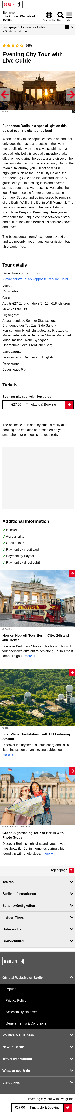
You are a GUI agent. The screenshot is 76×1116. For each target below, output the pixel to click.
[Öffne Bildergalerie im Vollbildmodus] (74, 111)
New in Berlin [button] (13, 1047)
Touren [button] (8, 882)
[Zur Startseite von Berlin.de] (14, 964)
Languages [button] (11, 1082)
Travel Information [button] (17, 1059)
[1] (4, 45)
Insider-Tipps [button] (13, 917)
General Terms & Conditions (26, 1023)
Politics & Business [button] (18, 1035)
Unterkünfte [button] (11, 929)
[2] (9, 45)
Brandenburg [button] (13, 941)
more (28, 656)
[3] (13, 45)
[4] (17, 45)
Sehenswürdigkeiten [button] (18, 906)
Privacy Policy (16, 1000)
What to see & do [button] (16, 1071)
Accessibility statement (22, 1012)
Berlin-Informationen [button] (19, 894)
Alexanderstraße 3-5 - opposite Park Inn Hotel (35, 279)
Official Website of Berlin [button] (22, 978)
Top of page (59, 870)
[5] (22, 45)
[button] (69, 27)
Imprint (10, 989)
